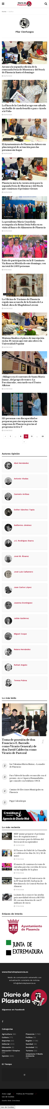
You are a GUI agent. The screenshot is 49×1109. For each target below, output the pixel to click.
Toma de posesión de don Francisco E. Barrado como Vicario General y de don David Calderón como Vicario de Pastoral (19, 746)
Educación (6, 1047)
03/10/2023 (7, 192)
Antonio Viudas (21, 479)
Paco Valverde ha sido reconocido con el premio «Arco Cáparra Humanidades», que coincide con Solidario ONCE (27, 778)
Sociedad (30, 1047)
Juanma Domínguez (23, 603)
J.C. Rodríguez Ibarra (24, 541)
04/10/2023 (7, 153)
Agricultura (7, 1034)
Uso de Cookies (8, 1097)
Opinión (5, 1056)
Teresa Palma (20, 680)
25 (43, 436)
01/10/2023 (7, 270)
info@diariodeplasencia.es (24, 983)
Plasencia (8, 62)
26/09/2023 (7, 347)
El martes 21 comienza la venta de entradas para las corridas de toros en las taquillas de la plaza (30, 867)
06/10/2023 (7, 76)
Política (29, 1037)
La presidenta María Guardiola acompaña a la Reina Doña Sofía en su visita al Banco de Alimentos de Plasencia (24, 225)
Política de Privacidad (24, 1094)
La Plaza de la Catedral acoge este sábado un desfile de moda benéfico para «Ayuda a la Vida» (24, 108)
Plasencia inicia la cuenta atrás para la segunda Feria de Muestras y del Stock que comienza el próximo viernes (22, 186)
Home (4, 11)
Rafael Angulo (20, 665)
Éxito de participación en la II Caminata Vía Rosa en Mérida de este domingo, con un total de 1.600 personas (24, 263)
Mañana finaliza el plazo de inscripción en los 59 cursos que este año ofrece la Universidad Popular (23, 341)
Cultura (5, 1037)
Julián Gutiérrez (21, 618)
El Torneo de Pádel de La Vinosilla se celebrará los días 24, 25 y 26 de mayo (30, 853)
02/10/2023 (7, 231)
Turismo (29, 1051)
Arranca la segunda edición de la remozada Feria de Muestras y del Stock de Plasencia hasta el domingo (23, 70)
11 (31, 436)
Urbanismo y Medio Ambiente (34, 1055)
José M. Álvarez (21, 556)
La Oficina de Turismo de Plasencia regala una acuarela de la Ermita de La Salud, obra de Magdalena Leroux (22, 302)
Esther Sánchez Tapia (24, 510)
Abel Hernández (21, 463)
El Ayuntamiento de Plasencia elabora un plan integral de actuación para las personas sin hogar (24, 147)
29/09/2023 (7, 308)
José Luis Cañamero (23, 572)
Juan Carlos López (23, 587)
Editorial (5, 1044)
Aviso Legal (6, 1094)
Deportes (6, 1041)
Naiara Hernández (22, 649)
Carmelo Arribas (21, 494)
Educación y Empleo (11, 1051)
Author (11, 11)
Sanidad (29, 1044)
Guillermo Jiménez (23, 525)
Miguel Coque (20, 634)
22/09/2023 (7, 389)
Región (29, 1041)
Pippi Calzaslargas (17, 801)
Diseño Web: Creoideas (11, 1100)
